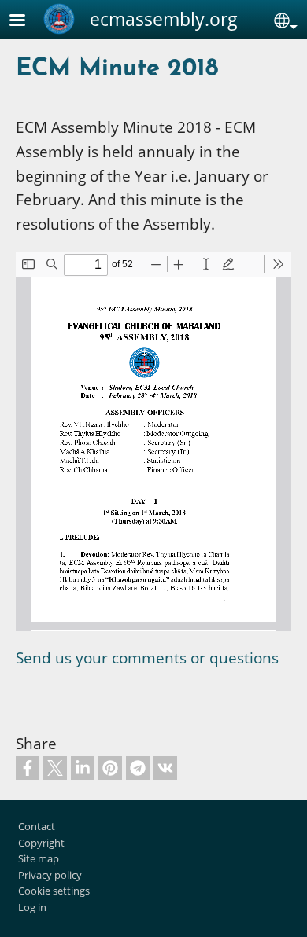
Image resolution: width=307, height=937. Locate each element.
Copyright (41, 843)
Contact (36, 826)
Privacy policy (50, 875)
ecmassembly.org (164, 18)
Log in (32, 907)
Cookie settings (54, 891)
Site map (38, 858)
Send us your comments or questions (147, 657)
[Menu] (26, 21)
